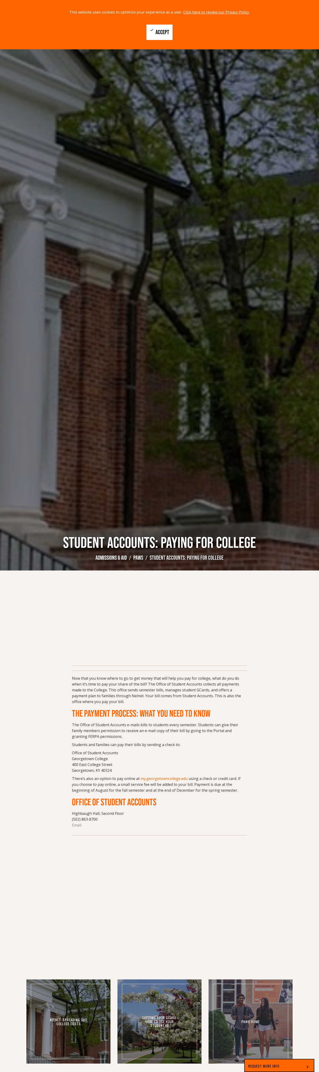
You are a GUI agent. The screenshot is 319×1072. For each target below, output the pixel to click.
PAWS (138, 557)
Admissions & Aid (111, 557)
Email (76, 825)
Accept (159, 32)
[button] (279, 1065)
